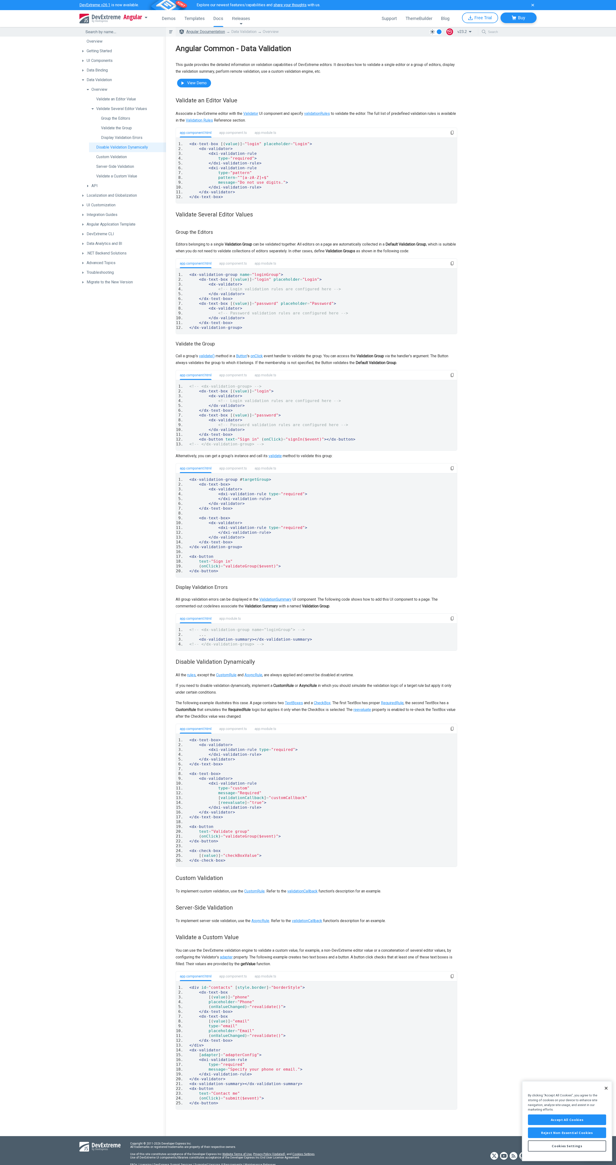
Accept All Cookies (567, 1120)
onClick (256, 356)
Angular (132, 17)
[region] (567, 1121)
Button (241, 356)
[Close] (606, 1088)
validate (275, 456)
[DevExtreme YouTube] (504, 1156)
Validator (250, 113)
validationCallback (302, 891)
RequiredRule (392, 703)
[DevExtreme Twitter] (494, 1156)
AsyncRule (253, 675)
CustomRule (226, 675)
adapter (226, 957)
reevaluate (362, 709)
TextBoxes (294, 703)
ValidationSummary (275, 599)
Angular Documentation (205, 31)
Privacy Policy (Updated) (269, 1154)
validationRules (317, 113)
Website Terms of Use (237, 1154)
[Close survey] (533, 5)
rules (191, 675)
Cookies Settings (303, 1154)
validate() (207, 356)
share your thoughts (290, 5)
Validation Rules (199, 120)
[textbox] (122, 32)
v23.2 (462, 32)
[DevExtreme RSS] (513, 1156)
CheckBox (322, 703)
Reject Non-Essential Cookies (567, 1133)
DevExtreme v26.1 (94, 5)
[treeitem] (122, 41)
